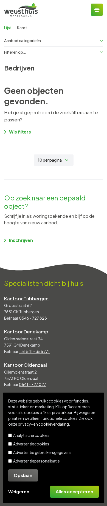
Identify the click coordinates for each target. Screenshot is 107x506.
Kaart (22, 27)
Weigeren (18, 491)
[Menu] (97, 10)
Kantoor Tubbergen (26, 298)
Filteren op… (15, 52)
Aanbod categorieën (22, 40)
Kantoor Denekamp (26, 331)
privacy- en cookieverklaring (43, 423)
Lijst (8, 27)
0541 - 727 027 (32, 384)
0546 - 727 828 (33, 317)
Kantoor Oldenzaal (25, 365)
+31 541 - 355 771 (34, 351)
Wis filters (20, 132)
